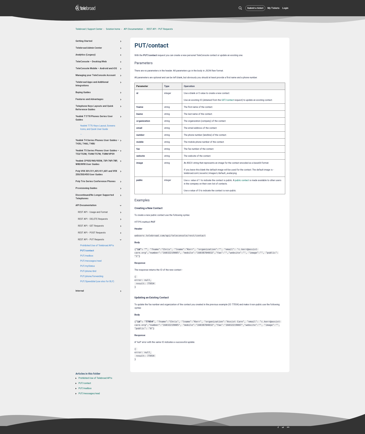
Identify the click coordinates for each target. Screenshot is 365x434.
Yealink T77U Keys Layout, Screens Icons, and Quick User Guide (97, 127)
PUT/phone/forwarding (91, 276)
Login (285, 8)
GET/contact (228, 100)
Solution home (113, 29)
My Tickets (273, 8)
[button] (240, 8)
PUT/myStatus (87, 266)
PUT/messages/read (91, 260)
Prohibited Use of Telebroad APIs (97, 245)
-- (81, 134)
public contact (242, 180)
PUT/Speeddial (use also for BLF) (97, 281)
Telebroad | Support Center (89, 29)
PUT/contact (87, 250)
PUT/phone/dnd (88, 271)
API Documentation (133, 29)
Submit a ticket (255, 8)
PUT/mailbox (86, 255)
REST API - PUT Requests (160, 29)
